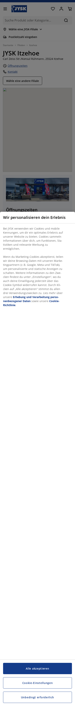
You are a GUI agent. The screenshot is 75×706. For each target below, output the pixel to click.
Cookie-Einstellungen (37, 683)
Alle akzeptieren (37, 668)
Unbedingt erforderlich (37, 697)
